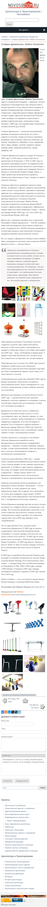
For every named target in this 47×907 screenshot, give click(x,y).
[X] (12, 712)
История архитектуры (13, 880)
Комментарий (7, 737)
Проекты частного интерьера (16, 848)
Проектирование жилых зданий (17, 865)
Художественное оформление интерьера (21, 851)
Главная (4, 37)
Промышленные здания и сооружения (20, 833)
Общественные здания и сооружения (20, 808)
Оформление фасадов (14, 842)
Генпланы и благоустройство (16, 839)
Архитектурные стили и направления (19, 868)
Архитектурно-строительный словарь (19, 888)
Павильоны (9, 827)
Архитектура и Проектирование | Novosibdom (23, 12)
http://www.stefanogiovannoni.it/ (23, 595)
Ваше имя (5, 721)
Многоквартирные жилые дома (17, 814)
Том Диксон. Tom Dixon (34, 706)
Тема (3, 729)
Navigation (23, 30)
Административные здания (15, 811)
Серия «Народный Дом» (16, 821)
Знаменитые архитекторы (15, 871)
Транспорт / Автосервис (14, 830)
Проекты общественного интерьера (19, 845)
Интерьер (9, 876)
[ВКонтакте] (2, 712)
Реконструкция (11, 836)
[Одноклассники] (6, 712)
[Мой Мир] (9, 712)
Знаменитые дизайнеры (14, 874)
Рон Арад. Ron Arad (14, 700)
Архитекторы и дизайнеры (15, 805)
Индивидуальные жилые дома (17, 817)
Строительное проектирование (17, 862)
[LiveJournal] (16, 712)
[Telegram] (19, 712)
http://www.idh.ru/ (37, 587)
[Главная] (23, 8)
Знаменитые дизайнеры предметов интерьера (19, 695)
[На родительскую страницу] (25, 700)
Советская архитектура (14, 882)
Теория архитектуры (13, 886)
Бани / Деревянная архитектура (17, 824)
